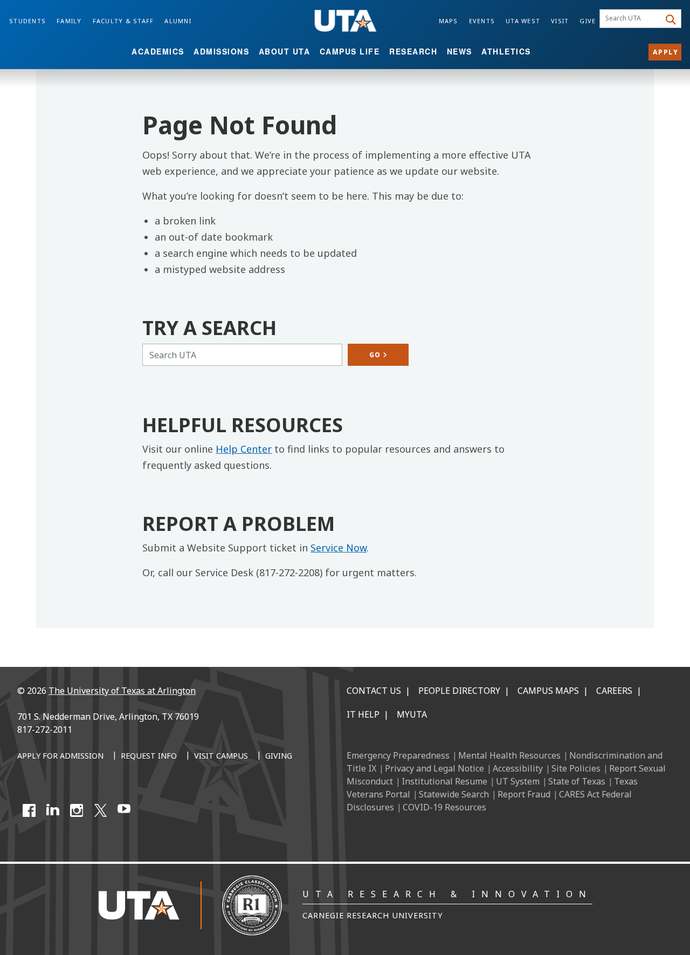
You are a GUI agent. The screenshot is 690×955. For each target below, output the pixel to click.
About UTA (284, 51)
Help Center (244, 448)
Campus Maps (548, 691)
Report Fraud (524, 794)
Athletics (506, 51)
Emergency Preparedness (398, 755)
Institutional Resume (444, 781)
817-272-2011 (44, 729)
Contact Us (374, 691)
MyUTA (412, 714)
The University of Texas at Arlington (122, 691)
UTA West (523, 21)
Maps (448, 21)
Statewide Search (454, 794)
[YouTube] (124, 810)
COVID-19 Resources (444, 807)
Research (413, 51)
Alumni (177, 21)
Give (587, 21)
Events (482, 21)
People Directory (459, 691)
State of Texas (576, 781)
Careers (614, 691)
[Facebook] (29, 810)
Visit (560, 21)
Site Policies (576, 768)
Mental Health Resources (509, 755)
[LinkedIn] (52, 810)
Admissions (221, 51)
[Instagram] (76, 810)
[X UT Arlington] (100, 810)
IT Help (363, 714)
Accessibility (518, 768)
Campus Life (350, 51)
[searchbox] (631, 19)
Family (69, 21)
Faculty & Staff (123, 21)
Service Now (338, 547)
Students (27, 21)
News (459, 51)
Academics (158, 51)
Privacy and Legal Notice (434, 768)
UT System (518, 781)
